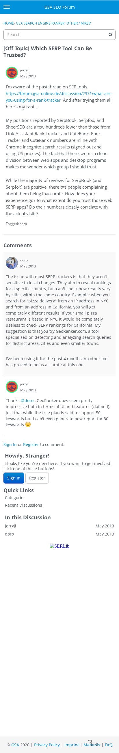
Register (31, 444)
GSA (15, 745)
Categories (15, 497)
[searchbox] (59, 34)
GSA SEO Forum (59, 7)
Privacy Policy (47, 745)
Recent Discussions (23, 505)
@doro (27, 400)
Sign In (10, 444)
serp (23, 223)
